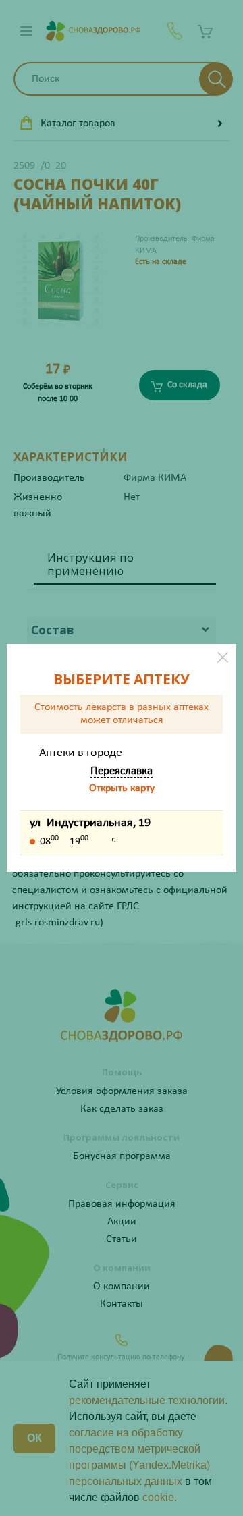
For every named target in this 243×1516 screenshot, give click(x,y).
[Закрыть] (222, 657)
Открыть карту (122, 788)
